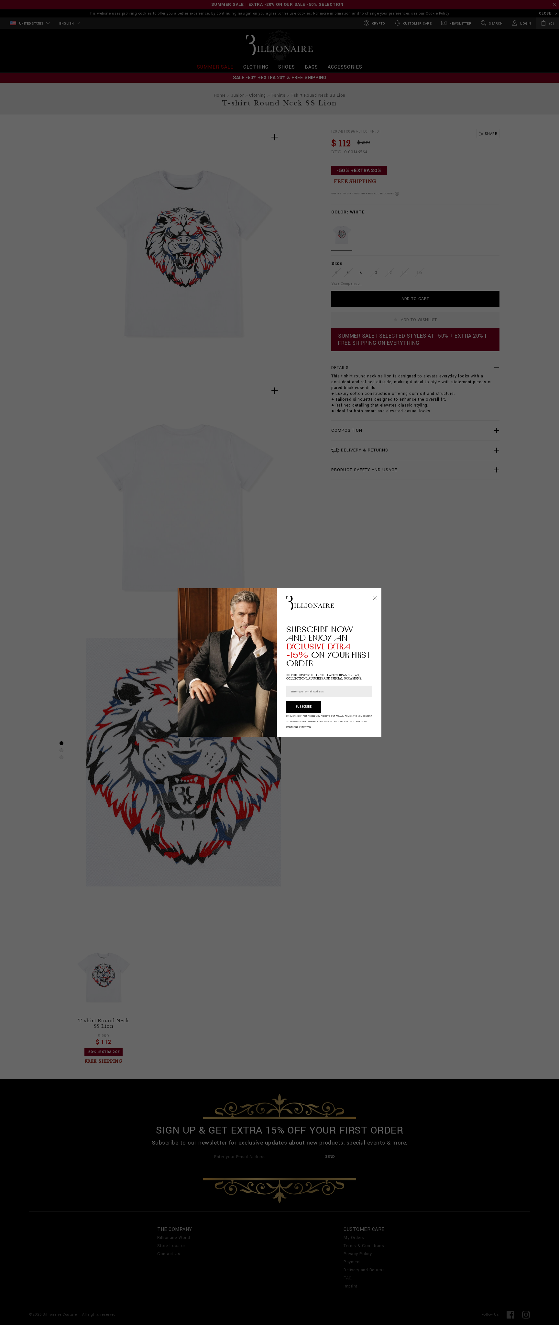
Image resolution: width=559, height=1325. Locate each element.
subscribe (304, 706)
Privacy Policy (344, 716)
